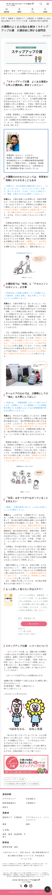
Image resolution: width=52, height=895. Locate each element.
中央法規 (38, 856)
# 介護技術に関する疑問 (15, 784)
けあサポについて (10, 852)
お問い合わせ (25, 852)
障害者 (45, 12)
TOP (3, 18)
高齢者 (19, 12)
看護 (4, 824)
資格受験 (6, 12)
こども (32, 12)
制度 (28, 824)
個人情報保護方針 (39, 852)
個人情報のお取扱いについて (19, 856)
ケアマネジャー (9, 799)
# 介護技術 (33, 784)
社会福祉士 (31, 799)
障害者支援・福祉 (10, 847)
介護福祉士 (31, 803)
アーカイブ (25, 859)
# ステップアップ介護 (14, 779)
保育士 (5, 807)
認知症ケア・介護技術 (25, 18)
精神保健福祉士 (9, 803)
